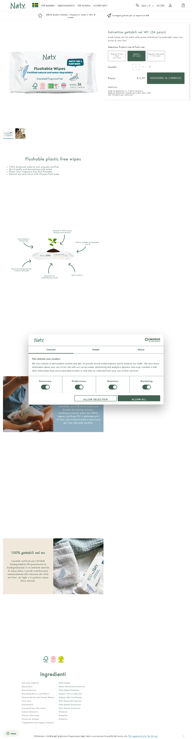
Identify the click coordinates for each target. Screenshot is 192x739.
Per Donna (84, 6)
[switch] (79, 387)
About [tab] (141, 349)
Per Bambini (48, 6)
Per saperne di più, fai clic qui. (143, 736)
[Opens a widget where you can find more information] (11, 734)
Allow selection (95, 399)
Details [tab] (96, 349)
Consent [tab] (51, 349)
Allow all (139, 399)
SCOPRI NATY (100, 6)
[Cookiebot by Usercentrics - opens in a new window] (147, 340)
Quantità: (112, 67)
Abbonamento (66, 6)
